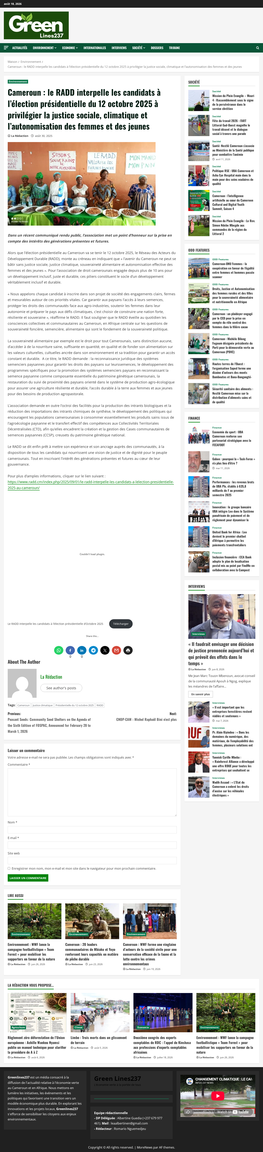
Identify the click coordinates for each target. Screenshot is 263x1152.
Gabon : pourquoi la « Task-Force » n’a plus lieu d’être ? (198, 461)
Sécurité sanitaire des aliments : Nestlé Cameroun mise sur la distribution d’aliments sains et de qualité (198, 393)
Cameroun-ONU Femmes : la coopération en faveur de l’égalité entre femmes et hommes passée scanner (198, 268)
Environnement (43, 47)
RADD (100, 705)
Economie (68, 47)
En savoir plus (201, 695)
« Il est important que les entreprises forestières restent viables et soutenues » (198, 712)
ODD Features (220, 259)
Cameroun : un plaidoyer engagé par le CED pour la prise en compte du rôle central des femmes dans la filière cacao (198, 318)
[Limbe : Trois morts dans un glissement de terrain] (100, 1012)
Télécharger (121, 624)
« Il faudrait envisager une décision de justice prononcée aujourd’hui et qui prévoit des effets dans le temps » (221, 653)
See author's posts (61, 688)
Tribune (174, 47)
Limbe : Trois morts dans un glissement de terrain (99, 1040)
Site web (14, 853)
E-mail (13, 838)
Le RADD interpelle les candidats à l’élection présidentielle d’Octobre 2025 (55, 624)
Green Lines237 (117, 1078)
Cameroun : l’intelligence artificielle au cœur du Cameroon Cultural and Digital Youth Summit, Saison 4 (198, 200)
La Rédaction (19, 136)
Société (137, 47)
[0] (70, 650)
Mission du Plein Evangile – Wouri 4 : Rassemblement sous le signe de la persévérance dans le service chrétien (198, 100)
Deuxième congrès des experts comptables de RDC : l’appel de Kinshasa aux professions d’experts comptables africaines (162, 1045)
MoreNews (144, 1147)
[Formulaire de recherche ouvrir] (257, 48)
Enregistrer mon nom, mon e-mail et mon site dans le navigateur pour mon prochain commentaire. (84, 868)
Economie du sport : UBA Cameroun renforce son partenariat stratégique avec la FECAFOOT (198, 436)
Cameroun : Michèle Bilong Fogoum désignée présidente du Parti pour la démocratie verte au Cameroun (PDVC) (198, 343)
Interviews (119, 47)
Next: (146, 716)
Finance (217, 428)
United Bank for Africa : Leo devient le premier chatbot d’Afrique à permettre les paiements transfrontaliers (198, 536)
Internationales (95, 47)
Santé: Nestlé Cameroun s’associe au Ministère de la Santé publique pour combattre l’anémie (198, 150)
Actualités (19, 47)
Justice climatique (43, 705)
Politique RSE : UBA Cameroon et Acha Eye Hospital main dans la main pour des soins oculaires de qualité (198, 175)
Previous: (49, 722)
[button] (6, 47)
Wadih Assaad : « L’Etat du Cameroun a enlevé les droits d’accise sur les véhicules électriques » (198, 787)
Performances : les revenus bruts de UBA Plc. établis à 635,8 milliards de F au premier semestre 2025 (198, 486)
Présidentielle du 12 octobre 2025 (75, 705)
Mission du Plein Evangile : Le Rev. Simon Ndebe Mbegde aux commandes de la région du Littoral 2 (198, 225)
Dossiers (157, 47)
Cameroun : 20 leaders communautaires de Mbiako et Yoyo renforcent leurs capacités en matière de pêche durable (91, 951)
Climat (79, 1027)
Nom (12, 822)
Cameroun (24, 705)
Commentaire (19, 764)
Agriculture (18, 1027)
